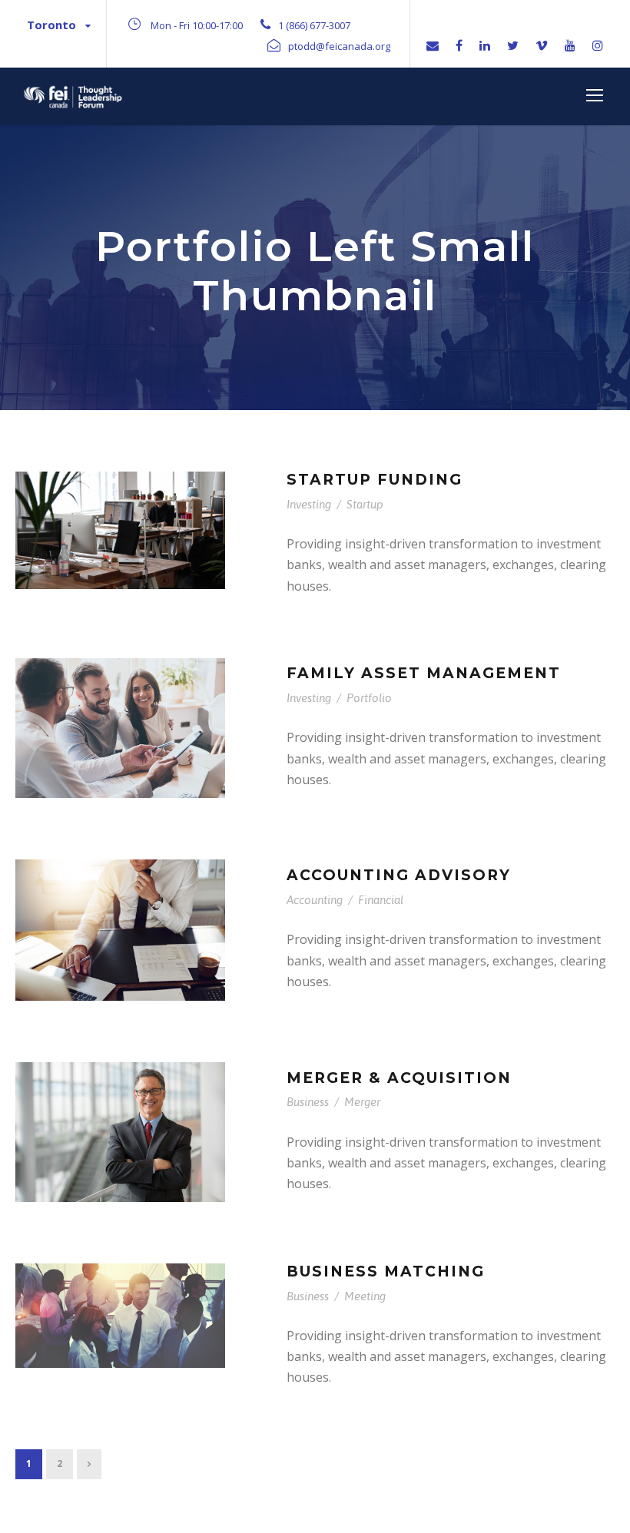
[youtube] (570, 45)
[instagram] (597, 45)
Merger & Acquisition (399, 1078)
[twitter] (513, 45)
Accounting (315, 899)
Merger (362, 1101)
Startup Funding (375, 479)
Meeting (365, 1296)
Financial (380, 899)
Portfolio (369, 697)
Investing (309, 504)
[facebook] (459, 45)
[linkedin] (484, 45)
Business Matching (386, 1271)
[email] (432, 45)
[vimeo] (542, 45)
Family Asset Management (424, 673)
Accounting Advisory (399, 875)
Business (308, 1101)
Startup (364, 504)
